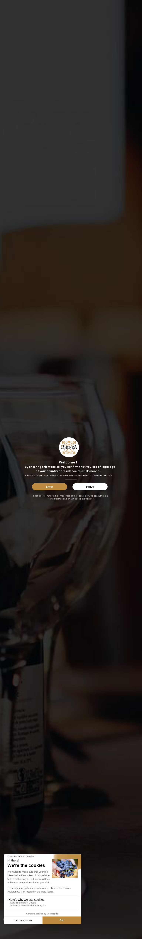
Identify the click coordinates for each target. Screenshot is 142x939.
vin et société (78, 498)
